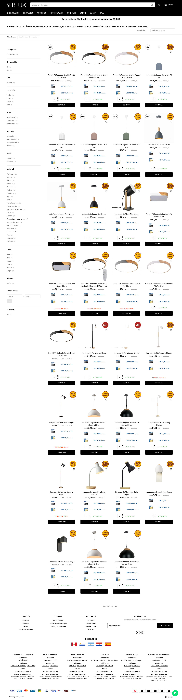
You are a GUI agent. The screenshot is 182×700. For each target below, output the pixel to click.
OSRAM (93, 13)
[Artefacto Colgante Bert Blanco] (62, 197)
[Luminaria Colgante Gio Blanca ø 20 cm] (62, 128)
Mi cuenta (91, 620)
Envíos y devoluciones (58, 626)
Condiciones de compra (58, 623)
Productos (14, 13)
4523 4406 (154, 666)
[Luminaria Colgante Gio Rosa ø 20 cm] (94, 128)
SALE (102, 13)
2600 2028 (22, 666)
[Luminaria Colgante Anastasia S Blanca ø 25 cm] (94, 406)
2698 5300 (100, 666)
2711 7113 (45, 666)
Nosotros (41, 13)
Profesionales (57, 13)
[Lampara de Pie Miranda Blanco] (127, 336)
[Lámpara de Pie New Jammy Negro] (62, 475)
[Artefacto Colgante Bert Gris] (159, 128)
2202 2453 (72, 666)
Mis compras (91, 623)
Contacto (71, 13)
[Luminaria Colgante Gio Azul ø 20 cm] (159, 58)
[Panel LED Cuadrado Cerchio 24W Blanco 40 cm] (159, 197)
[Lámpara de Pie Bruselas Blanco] (159, 336)
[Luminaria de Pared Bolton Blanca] (159, 475)
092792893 (31, 666)
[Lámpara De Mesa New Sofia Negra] (127, 475)
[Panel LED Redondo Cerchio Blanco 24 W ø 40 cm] (159, 267)
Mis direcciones (91, 626)
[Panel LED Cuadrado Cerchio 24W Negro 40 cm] (62, 267)
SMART (83, 13)
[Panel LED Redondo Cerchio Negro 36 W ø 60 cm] (94, 58)
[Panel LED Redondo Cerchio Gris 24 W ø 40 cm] (127, 267)
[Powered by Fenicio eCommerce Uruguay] (169, 697)
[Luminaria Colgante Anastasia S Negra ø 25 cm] (127, 406)
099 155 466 (163, 666)
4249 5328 (127, 666)
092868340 (54, 666)
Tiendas (25, 626)
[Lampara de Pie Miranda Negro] (94, 336)
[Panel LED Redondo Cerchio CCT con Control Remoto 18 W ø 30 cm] (94, 267)
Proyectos (28, 13)
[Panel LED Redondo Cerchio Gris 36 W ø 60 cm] (62, 58)
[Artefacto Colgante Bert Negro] (94, 197)
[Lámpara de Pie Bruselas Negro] (62, 406)
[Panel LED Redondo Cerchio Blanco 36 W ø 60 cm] (127, 58)
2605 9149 (14, 666)
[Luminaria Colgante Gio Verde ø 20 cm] (127, 128)
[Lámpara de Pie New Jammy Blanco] (159, 406)
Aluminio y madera (28, 37)
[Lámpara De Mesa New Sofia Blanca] (94, 475)
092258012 (136, 666)
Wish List (91, 629)
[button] (152, 4)
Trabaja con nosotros (25, 629)
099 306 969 (109, 666)
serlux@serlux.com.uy (23, 671)
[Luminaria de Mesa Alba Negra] (127, 197)
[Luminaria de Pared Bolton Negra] (62, 545)
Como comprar (58, 620)
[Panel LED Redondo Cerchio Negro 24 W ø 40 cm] (62, 336)
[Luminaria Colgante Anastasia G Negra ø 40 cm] (127, 545)
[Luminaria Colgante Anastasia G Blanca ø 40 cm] (94, 545)
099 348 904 (81, 666)
